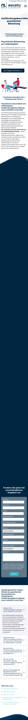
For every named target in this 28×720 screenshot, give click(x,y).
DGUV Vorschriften (9, 694)
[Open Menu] (25, 6)
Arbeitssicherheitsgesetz (10, 689)
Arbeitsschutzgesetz (9, 691)
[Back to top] (24, 716)
